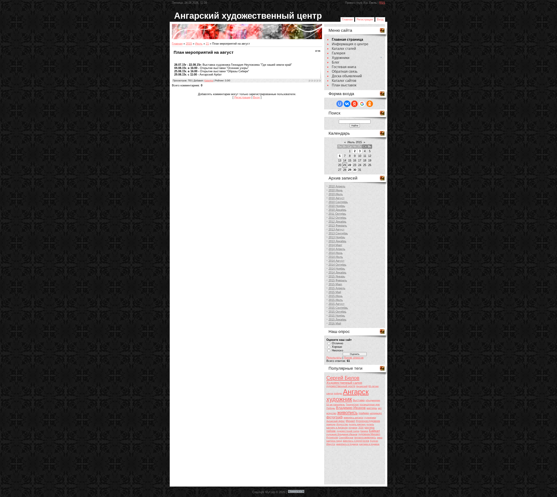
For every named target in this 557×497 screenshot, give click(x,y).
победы (338, 393)
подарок (353, 427)
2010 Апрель (337, 186)
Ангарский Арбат (335, 421)
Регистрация (365, 19)
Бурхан (374, 441)
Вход (380, 19)
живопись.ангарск (353, 417)
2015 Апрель (337, 288)
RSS (382, 2)
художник (339, 399)
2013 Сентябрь (338, 233)
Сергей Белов (342, 378)
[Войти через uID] (339, 104)
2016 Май (335, 323)
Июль (199, 43)
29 (349, 169)
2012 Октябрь (337, 217)
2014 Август (336, 260)
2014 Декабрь (337, 272)
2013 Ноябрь (337, 237)
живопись (347, 412)
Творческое (352, 404)
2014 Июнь (336, 253)
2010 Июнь (336, 190)
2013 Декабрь (337, 241)
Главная (347, 19)
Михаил (350, 421)
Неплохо (337, 350)
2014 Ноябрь (337, 268)
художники (370, 417)
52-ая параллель (335, 404)
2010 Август (336, 198)
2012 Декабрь (337, 221)
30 (354, 169)
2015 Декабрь (337, 319)
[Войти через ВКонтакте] (347, 104)
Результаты (334, 357)
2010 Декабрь (337, 210)
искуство (331, 413)
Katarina (208, 80)
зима (379, 437)
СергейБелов (346, 437)
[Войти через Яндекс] (354, 104)
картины (372, 408)
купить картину (357, 424)
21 (207, 43)
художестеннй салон (348, 431)
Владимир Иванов (351, 408)
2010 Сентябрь (338, 202)
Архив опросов (354, 357)
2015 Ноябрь (337, 315)
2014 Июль (336, 257)
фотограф (334, 417)
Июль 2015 (354, 142)
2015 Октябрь (337, 311)
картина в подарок (369, 444)
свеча (329, 393)
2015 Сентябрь (338, 307)
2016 (361, 427)
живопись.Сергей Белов (356, 441)
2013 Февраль (338, 225)
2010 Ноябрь (337, 206)
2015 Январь (337, 276)
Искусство (342, 424)
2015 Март (335, 284)
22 (349, 165)
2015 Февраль (338, 280)
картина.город (334, 441)
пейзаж (331, 431)
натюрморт (376, 413)
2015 (189, 43)
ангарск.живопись (365, 437)
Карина (364, 431)
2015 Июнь (336, 296)
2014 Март (335, 245)
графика (364, 413)
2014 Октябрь (337, 264)
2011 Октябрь (337, 213)
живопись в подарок (347, 444)
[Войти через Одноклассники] (369, 104)
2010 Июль (336, 194)
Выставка (359, 400)
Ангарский (361, 386)
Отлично (337, 343)
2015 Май (335, 292)
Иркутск (330, 444)
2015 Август (336, 304)
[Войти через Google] (362, 103)
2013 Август (336, 229)
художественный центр (340, 386)
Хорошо (337, 346)
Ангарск (356, 392)
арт (380, 408)
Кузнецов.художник (368, 421)
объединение (373, 400)
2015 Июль (336, 300)
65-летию (373, 386)
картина (369, 427)
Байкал (374, 431)
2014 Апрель (337, 249)
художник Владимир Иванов (341, 434)
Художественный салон (344, 383)
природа (331, 424)
